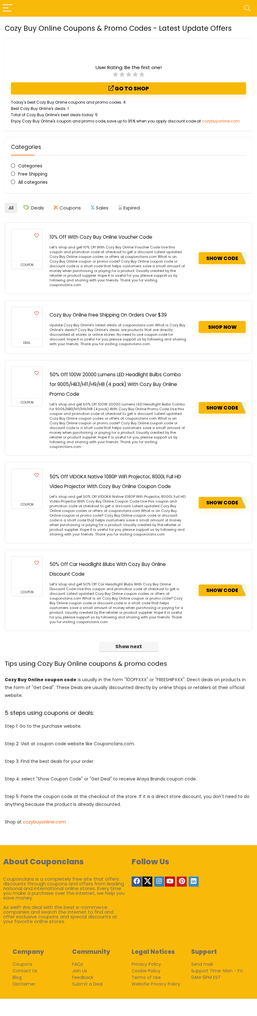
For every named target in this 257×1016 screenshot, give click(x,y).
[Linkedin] (194, 882)
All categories (33, 182)
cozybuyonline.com (221, 121)
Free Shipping (32, 174)
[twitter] (147, 882)
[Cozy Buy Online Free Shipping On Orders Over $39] (27, 323)
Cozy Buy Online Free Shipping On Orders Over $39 (108, 315)
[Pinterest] (182, 882)
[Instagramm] (159, 882)
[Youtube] (170, 882)
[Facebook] (137, 882)
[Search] (247, 8)
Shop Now (222, 327)
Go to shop (131, 88)
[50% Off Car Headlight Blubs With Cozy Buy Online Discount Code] (27, 572)
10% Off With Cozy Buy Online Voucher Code (101, 237)
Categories (30, 166)
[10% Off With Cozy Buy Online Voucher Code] (27, 245)
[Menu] (7, 8)
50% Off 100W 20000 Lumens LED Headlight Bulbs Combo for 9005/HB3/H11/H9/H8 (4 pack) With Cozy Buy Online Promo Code (115, 384)
